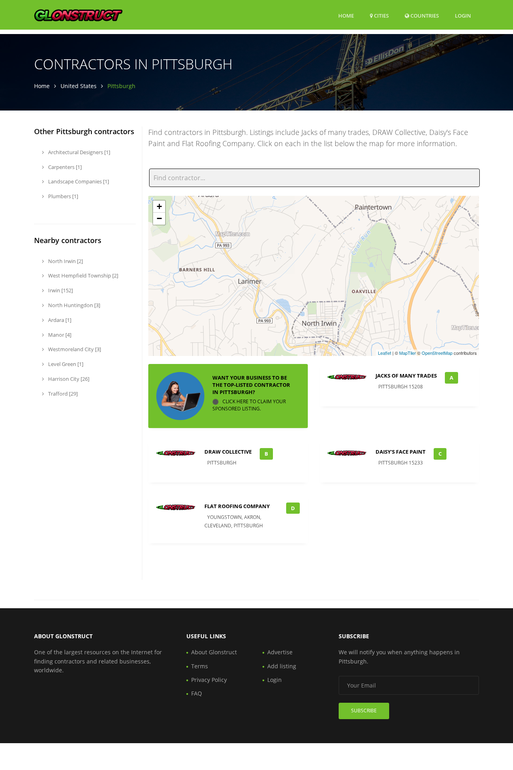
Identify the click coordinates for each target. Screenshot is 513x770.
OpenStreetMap (437, 353)
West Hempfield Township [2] (82, 275)
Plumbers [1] (62, 196)
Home (346, 15)
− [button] (159, 218)
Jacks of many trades (406, 375)
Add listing (281, 666)
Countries (424, 15)
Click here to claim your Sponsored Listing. (249, 405)
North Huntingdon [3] (73, 305)
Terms (199, 666)
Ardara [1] (59, 320)
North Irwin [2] (65, 261)
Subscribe (364, 710)
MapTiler (407, 353)
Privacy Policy (209, 680)
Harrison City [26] (68, 378)
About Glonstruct (214, 652)
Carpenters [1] (64, 167)
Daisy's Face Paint (401, 451)
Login (463, 15)
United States (79, 86)
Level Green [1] (65, 364)
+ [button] (159, 206)
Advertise (280, 652)
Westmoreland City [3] (74, 349)
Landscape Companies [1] (78, 181)
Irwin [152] (60, 290)
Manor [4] (59, 334)
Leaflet (384, 353)
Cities (381, 15)
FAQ (196, 693)
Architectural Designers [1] (78, 152)
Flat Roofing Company (237, 506)
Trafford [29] (62, 393)
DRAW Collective (228, 451)
